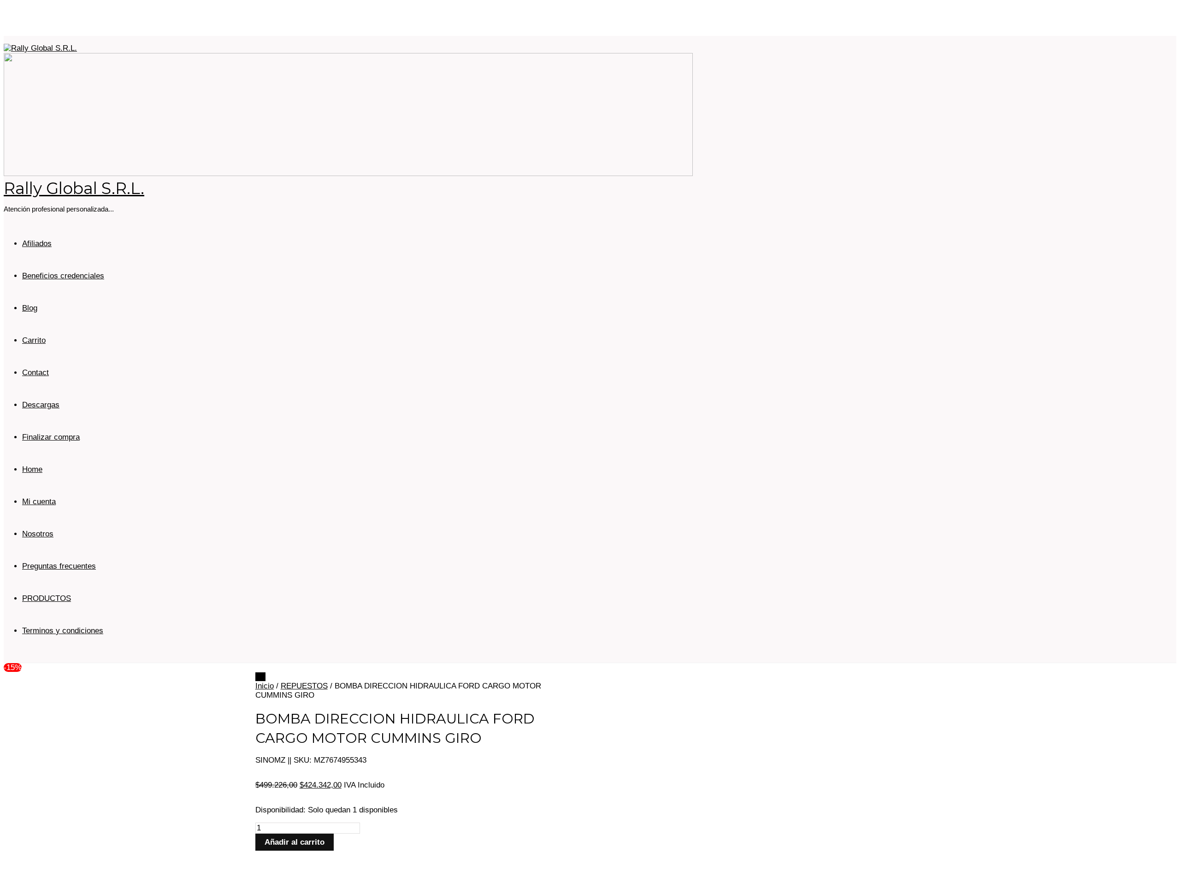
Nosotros (37, 533)
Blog (29, 308)
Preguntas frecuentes (59, 566)
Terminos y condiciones (62, 630)
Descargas (40, 404)
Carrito (34, 340)
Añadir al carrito (294, 842)
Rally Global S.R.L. (74, 188)
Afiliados (37, 243)
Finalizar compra (51, 437)
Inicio (264, 686)
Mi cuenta (39, 501)
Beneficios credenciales (63, 275)
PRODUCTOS (46, 598)
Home (32, 469)
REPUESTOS (304, 686)
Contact (35, 372)
